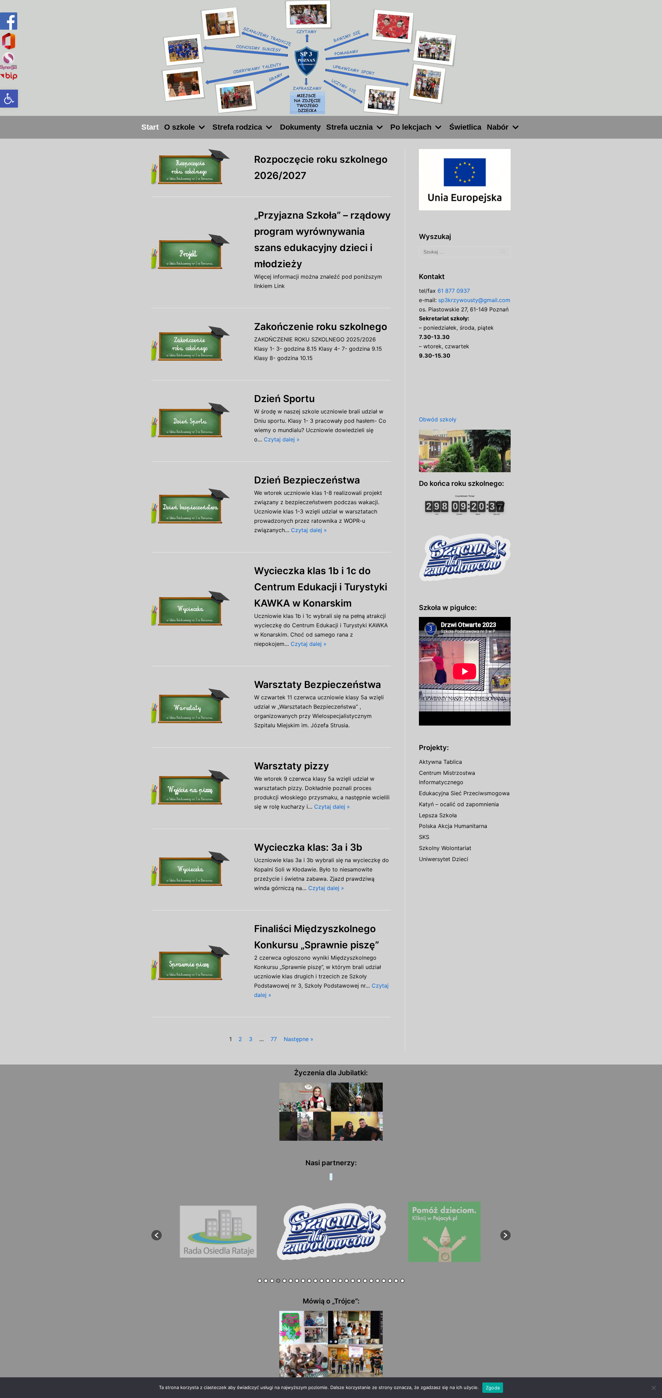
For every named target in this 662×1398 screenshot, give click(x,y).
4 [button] (278, 1281)
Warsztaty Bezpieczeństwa (317, 684)
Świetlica (465, 127)
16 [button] (353, 1281)
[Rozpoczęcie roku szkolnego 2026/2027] (199, 167)
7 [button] (297, 1281)
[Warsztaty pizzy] (199, 788)
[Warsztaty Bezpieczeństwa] (199, 706)
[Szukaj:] (465, 251)
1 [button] (260, 1281)
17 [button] (359, 1281)
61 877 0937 (454, 290)
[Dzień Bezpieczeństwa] (199, 506)
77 (274, 1039)
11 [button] (322, 1281)
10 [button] (315, 1281)
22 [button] (390, 1281)
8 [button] (303, 1281)
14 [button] (340, 1281)
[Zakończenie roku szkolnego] (199, 344)
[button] (9, 99)
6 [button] (291, 1281)
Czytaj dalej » (282, 439)
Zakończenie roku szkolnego (320, 326)
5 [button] (284, 1281)
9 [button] (309, 1281)
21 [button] (384, 1281)
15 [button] (346, 1281)
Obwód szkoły (438, 419)
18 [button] (365, 1281)
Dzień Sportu (284, 399)
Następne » (298, 1039)
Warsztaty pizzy (291, 766)
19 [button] (371, 1281)
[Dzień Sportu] (199, 420)
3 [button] (272, 1281)
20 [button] (377, 1281)
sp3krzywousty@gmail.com (474, 300)
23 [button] (396, 1281)
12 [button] (328, 1281)
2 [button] (266, 1281)
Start (150, 127)
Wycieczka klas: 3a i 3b (308, 847)
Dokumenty (300, 127)
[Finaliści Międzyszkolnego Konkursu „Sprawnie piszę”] (199, 963)
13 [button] (334, 1281)
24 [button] (402, 1281)
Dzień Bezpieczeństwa (307, 480)
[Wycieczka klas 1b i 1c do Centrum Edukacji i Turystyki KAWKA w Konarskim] (199, 609)
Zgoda (493, 1387)
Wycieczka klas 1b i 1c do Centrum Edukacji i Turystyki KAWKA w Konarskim (320, 587)
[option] (266, 1232)
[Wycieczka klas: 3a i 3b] (199, 869)
